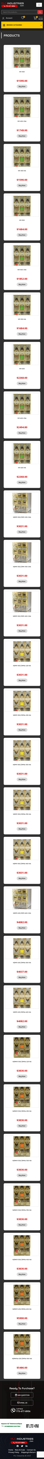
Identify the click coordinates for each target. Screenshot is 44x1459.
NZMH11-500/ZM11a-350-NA (22, 1210)
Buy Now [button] (22, 86)
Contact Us (31, 1450)
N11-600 (22, 369)
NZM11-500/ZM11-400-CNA (22, 616)
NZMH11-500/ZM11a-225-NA (22, 1062)
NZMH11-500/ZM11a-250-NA (22, 1111)
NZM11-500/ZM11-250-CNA (22, 517)
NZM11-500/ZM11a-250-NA (22, 715)
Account (9, 18)
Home (10, 1450)
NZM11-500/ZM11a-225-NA (22, 666)
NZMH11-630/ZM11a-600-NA (22, 1309)
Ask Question (23, 1395)
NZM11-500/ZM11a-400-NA (22, 864)
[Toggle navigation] (39, 5)
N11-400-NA (22, 171)
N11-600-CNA (22, 418)
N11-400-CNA (22, 121)
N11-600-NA (22, 468)
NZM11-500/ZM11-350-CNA (22, 567)
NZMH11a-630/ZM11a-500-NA (22, 1359)
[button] (22, 25)
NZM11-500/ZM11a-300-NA (22, 765)
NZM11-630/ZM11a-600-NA (22, 1012)
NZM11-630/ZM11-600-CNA (22, 913)
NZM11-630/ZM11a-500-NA (22, 963)
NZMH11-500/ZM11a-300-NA (22, 1161)
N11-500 (22, 220)
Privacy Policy (13, 1452)
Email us (23, 1403)
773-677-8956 (10, 6)
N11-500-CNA (22, 270)
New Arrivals (20, 1450)
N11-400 (22, 72)
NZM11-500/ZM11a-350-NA (22, 814)
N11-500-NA (22, 319)
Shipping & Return (28, 1452)
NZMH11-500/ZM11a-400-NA (22, 1260)
